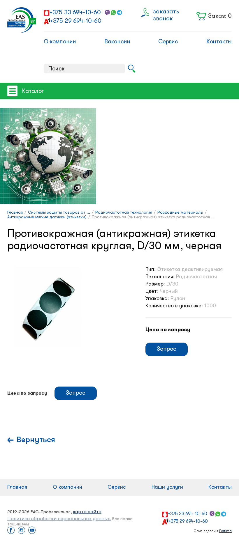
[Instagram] (21, 531)
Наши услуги (167, 487)
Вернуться (36, 439)
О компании (60, 41)
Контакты (219, 41)
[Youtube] (32, 531)
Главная (17, 487)
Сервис (168, 41)
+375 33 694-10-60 (75, 12)
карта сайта (87, 511)
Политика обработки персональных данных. (59, 518)
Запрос (166, 349)
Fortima (225, 531)
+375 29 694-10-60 (75, 20)
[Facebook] (11, 531)
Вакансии (117, 41)
